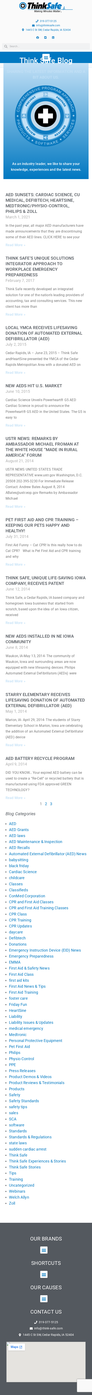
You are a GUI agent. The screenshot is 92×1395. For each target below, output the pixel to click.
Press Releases (22, 1070)
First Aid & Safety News (29, 968)
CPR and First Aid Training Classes (38, 908)
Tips (12, 1173)
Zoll (12, 1203)
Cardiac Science (23, 872)
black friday (19, 866)
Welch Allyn (19, 1197)
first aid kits (19, 980)
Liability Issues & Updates (31, 1022)
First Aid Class (21, 974)
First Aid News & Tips (27, 986)
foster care (18, 998)
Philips (14, 1052)
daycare (16, 932)
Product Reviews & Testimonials (36, 1082)
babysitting (18, 860)
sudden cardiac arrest (27, 1149)
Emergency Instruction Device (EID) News (45, 950)
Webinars (17, 1191)
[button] (43, 1250)
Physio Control (21, 1059)
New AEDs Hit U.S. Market (34, 385)
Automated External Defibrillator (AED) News (47, 854)
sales (13, 1113)
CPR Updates (20, 926)
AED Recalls (19, 847)
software (16, 1125)
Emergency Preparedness (31, 956)
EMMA (15, 962)
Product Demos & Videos (30, 1076)
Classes (16, 884)
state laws (18, 1143)
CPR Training (20, 920)
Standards (18, 1131)
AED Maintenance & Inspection (35, 841)
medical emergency (26, 1028)
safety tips (18, 1107)
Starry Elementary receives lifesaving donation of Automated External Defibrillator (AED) (45, 700)
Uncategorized (21, 1185)
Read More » (15, 245)
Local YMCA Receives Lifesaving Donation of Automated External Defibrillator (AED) (44, 333)
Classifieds (18, 890)
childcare (17, 878)
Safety (14, 1095)
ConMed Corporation (27, 896)
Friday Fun (18, 1004)
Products (16, 1089)
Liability (15, 1016)
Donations (18, 944)
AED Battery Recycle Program (40, 758)
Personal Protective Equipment (35, 1040)
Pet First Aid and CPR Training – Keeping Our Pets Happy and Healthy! (42, 525)
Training (16, 1179)
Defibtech (17, 938)
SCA (12, 1119)
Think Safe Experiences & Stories (37, 1161)
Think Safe (18, 1155)
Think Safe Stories (25, 1167)
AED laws (17, 835)
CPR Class (18, 914)
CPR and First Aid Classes (31, 902)
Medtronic (18, 1034)
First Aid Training (23, 992)
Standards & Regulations (30, 1137)
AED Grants (19, 829)
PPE (12, 1064)
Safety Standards (24, 1101)
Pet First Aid (19, 1046)
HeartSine (17, 1010)
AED (12, 823)
